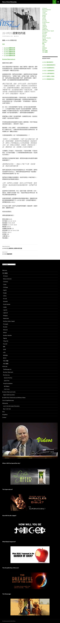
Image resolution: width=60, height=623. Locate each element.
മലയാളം (44, 47)
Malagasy (44, 28)
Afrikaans (44, 8)
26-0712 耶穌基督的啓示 (48, 79)
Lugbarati (44, 26)
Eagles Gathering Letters (9, 394)
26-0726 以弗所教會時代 (48, 73)
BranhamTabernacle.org (8, 59)
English (44, 15)
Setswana (44, 35)
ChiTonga (44, 14)
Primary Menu (58, 2)
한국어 (44, 49)
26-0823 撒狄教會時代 (47, 62)
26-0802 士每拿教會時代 (48, 70)
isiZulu (44, 18)
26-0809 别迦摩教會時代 (48, 67)
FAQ (3, 411)
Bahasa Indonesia (46, 9)
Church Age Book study (8, 400)
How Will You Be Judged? (9, 515)
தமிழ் (43, 46)
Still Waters (6, 386)
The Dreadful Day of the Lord (10, 567)
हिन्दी (43, 43)
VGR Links (4, 366)
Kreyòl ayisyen (45, 22)
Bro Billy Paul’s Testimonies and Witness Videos (13, 397)
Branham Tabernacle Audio (8, 392)
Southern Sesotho (46, 38)
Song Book (4, 414)
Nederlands (45, 29)
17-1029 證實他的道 (9, 55)
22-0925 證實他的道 (9, 51)
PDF (3, 44)
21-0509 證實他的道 (9, 53)
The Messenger (6, 594)
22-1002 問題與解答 (7, 253)
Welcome (4, 270)
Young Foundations (7, 383)
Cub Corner (7, 389)
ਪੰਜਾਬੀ (43, 45)
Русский (44, 42)
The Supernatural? (7, 489)
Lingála (44, 23)
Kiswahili (44, 21)
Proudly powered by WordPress (8, 621)
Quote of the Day (8, 377)
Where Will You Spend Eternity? (11, 463)
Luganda (44, 25)
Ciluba (44, 12)
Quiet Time (6, 380)
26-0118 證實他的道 (9, 48)
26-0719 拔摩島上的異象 (48, 76)
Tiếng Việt (44, 40)
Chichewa (44, 11)
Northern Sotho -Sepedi (48, 31)
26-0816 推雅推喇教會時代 (48, 65)
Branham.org (6, 375)
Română (44, 33)
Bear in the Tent (7, 409)
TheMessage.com (7, 369)
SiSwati (44, 36)
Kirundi (44, 19)
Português (44, 32)
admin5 (17, 36)
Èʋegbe (44, 16)
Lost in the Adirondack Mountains (11, 406)
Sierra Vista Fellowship (9, 2)
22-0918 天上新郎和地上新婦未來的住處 (12, 247)
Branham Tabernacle (8, 372)
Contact (4, 417)
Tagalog (44, 39)
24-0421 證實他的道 (9, 49)
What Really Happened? (9, 541)
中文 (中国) (45, 50)
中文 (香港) (45, 52)
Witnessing (5, 403)
